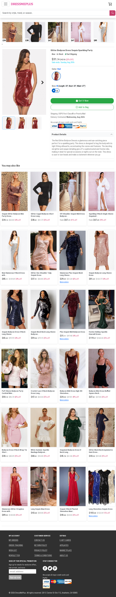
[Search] (112, 13)
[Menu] (6, 4)
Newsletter (14, 555)
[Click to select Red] (56, 76)
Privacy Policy (40, 550)
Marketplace (66, 550)
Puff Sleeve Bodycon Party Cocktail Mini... (12, 392)
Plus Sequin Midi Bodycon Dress (72, 332)
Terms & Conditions (43, 555)
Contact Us (39, 540)
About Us (64, 555)
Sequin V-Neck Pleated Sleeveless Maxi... (69, 510)
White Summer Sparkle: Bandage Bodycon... (40, 451)
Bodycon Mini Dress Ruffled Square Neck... (99, 392)
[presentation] (2, 44)
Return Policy (40, 545)
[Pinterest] (55, 568)
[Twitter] (50, 568)
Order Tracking (16, 545)
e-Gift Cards (65, 540)
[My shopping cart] (110, 4)
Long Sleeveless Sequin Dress (100, 509)
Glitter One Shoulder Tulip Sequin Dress (41, 274)
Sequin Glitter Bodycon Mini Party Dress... (13, 215)
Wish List (13, 550)
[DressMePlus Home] (22, 4)
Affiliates (64, 545)
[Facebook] (45, 568)
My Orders (13, 540)
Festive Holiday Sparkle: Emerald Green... (98, 333)
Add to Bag (83, 107)
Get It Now (83, 100)
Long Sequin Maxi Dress (40, 509)
